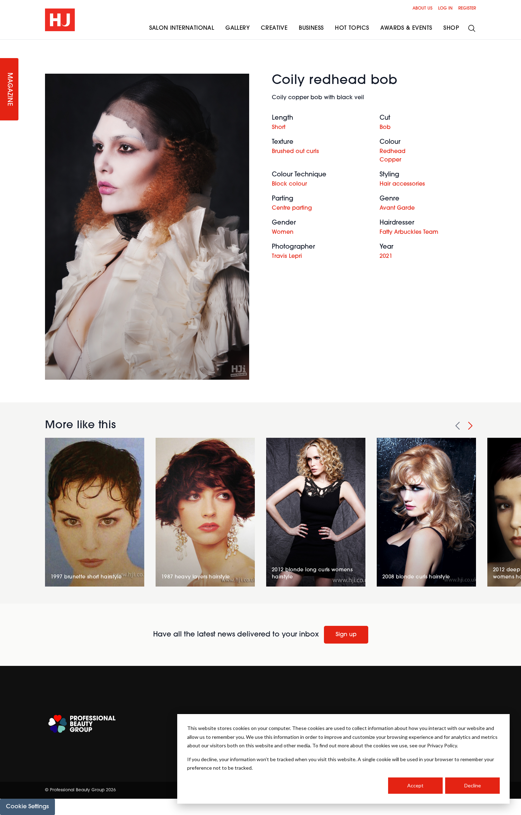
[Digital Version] (5, 43)
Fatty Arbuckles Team (409, 232)
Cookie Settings (27, 807)
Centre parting (292, 208)
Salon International (181, 28)
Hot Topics (352, 28)
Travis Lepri (287, 256)
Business (311, 28)
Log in (445, 8)
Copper (390, 160)
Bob (385, 127)
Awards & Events (406, 28)
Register (467, 8)
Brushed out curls (295, 151)
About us (422, 8)
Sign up (346, 635)
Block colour (289, 184)
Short (278, 127)
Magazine (9, 89)
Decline (472, 785)
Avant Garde (397, 208)
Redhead (392, 151)
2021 (386, 256)
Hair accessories (402, 184)
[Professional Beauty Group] (82, 723)
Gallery (237, 28)
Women (282, 232)
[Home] (60, 20)
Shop (451, 28)
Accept (415, 785)
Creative (274, 28)
